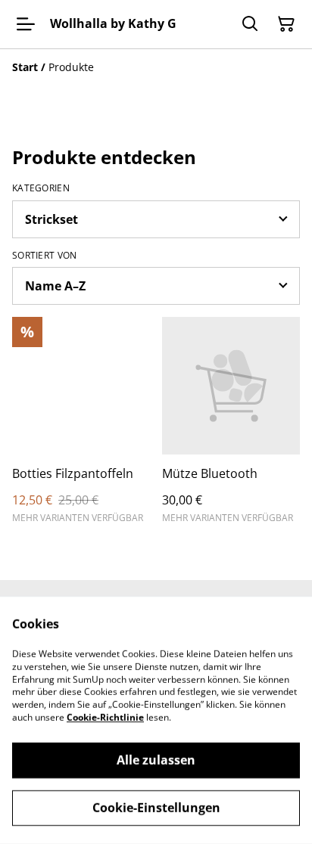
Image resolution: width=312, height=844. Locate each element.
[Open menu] (26, 24)
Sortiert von (44, 255)
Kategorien (41, 188)
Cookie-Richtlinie (105, 717)
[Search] (250, 24)
